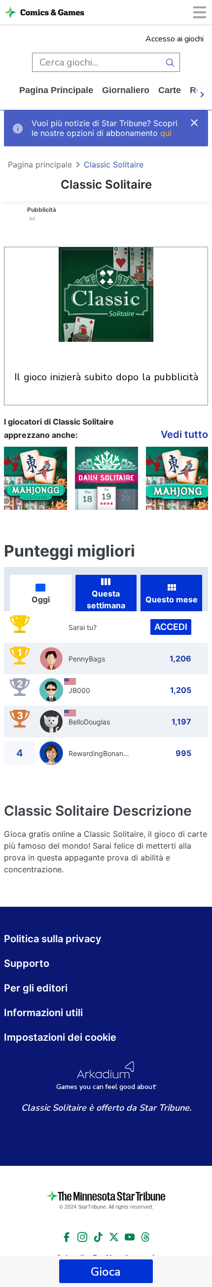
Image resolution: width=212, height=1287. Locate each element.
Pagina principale (56, 90)
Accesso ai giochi (174, 38)
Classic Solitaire (113, 164)
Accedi (170, 627)
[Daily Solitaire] (106, 478)
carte (169, 90)
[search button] (170, 62)
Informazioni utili (43, 1013)
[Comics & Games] (52, 12)
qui (166, 133)
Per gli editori (36, 988)
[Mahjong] (177, 478)
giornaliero (125, 90)
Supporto (26, 963)
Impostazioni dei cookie (60, 1037)
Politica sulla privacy (53, 939)
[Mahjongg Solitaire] (35, 478)
